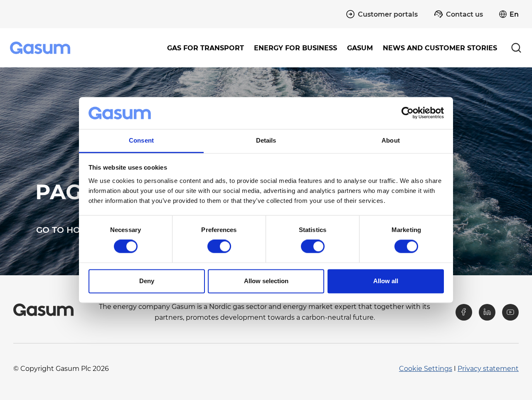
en (514, 14)
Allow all (385, 280)
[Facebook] (464, 312)
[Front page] (41, 47)
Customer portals (388, 14)
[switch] (219, 246)
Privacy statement (488, 369)
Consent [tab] (141, 140)
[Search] (516, 48)
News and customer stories (440, 48)
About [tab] (391, 140)
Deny (146, 280)
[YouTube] (510, 312)
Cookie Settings (425, 369)
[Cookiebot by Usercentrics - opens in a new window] (407, 113)
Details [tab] (266, 140)
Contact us (464, 14)
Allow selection (266, 280)
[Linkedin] (487, 312)
